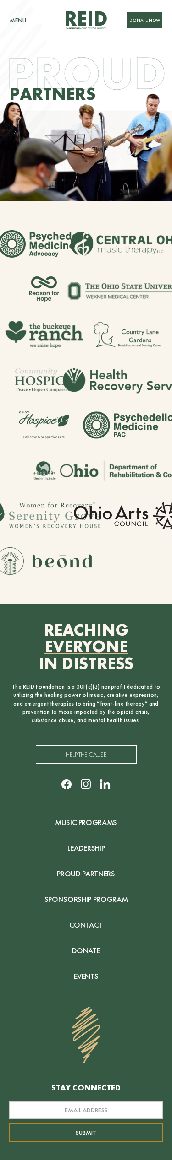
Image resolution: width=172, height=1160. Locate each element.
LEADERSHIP (86, 848)
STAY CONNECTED (86, 1087)
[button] (18, 20)
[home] (86, 20)
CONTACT (86, 925)
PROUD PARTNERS (86, 874)
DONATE (86, 950)
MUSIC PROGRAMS (86, 822)
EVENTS (86, 976)
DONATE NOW (144, 20)
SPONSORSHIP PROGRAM (86, 899)
